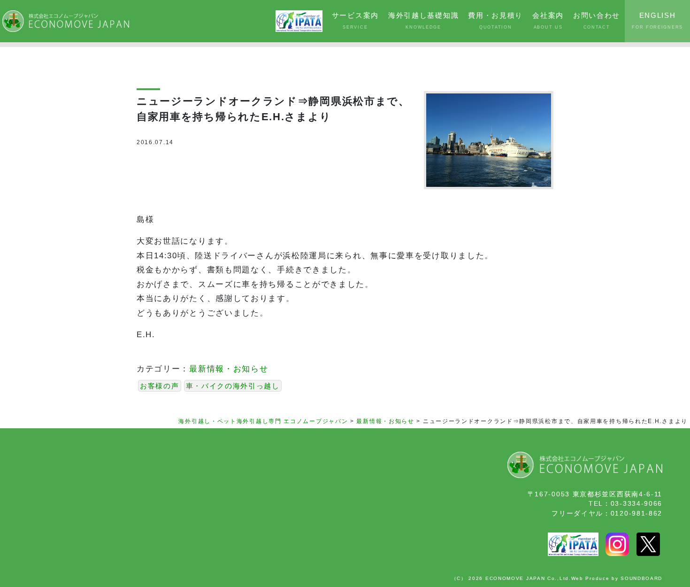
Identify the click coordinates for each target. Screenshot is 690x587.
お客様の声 (159, 386)
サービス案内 (355, 20)
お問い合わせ (596, 20)
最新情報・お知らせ (228, 368)
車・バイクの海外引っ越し (233, 386)
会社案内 (548, 20)
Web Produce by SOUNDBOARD (617, 578)
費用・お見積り (495, 20)
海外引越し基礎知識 (423, 20)
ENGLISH (657, 20)
